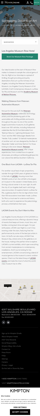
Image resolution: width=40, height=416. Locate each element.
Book (36, 2)
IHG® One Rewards (9, 339)
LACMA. (15, 176)
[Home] (12, 2)
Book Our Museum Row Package (20, 56)
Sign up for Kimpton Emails (12, 333)
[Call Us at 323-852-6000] (31, 2)
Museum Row (9, 42)
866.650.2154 (15, 314)
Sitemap (5, 359)
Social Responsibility (9, 343)
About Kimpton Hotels (10, 336)
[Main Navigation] (2, 2)
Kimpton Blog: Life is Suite (11, 346)
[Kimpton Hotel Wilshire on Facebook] (8, 322)
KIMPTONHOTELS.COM (18, 383)
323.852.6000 (31, 314)
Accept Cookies (20, 412)
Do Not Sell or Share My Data (12, 368)
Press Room (6, 352)
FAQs (4, 355)
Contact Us (6, 349)
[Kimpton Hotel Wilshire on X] (3, 322)
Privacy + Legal (7, 365)
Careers (5, 362)
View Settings (20, 407)
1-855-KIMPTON (9, 378)
